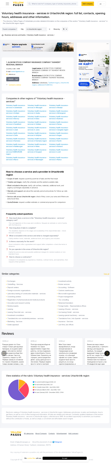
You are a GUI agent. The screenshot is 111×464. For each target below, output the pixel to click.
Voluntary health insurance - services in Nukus (59, 159)
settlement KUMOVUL (45, 85)
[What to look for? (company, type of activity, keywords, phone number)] (30, 4)
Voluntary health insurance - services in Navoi (16, 159)
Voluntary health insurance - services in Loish (59, 151)
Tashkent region (54, 83)
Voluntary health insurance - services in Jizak (16, 129)
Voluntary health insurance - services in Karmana (16, 140)
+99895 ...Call (13, 79)
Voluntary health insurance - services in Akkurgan (37, 106)
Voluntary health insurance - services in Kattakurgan (16, 145)
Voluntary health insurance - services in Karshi (59, 140)
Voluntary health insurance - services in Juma (37, 129)
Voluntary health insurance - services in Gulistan (37, 123)
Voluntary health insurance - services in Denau (59, 123)
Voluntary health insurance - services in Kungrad (37, 151)
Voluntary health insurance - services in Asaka (37, 112)
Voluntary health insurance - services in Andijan (16, 112)
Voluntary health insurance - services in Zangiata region (59, 129)
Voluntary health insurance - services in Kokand (59, 145)
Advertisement (61, 433)
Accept (64, 458)
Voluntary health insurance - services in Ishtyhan (37, 134)
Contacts (51, 433)
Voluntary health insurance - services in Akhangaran (59, 112)
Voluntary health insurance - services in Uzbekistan (16, 106)
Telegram (58, 442)
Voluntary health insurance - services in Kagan (59, 134)
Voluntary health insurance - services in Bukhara (59, 118)
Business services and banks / (16, 35)
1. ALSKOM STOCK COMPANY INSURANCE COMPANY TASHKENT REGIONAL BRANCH (33, 63)
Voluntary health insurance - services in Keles (37, 145)
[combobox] (102, 4)
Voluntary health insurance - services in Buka (37, 118)
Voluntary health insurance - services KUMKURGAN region (16, 152)
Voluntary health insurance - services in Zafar (16, 134)
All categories (29, 433)
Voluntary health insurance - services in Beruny (16, 118)
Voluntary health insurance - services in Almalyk (59, 106)
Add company (88, 4)
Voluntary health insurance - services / (40, 35)
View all (106, 274)
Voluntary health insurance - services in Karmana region (37, 140)
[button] (18, 84)
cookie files (31, 458)
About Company (41, 433)
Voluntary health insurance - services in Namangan (37, 159)
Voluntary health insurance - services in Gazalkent (16, 123)
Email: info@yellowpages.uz (20, 442)
